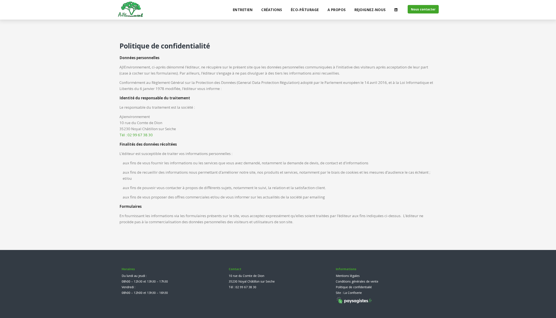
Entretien (243, 9)
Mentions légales (348, 276)
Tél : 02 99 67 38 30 (136, 134)
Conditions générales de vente (357, 281)
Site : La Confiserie (349, 293)
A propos (337, 9)
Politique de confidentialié (354, 287)
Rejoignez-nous (370, 9)
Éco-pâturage (305, 9)
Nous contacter (423, 9)
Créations (271, 9)
